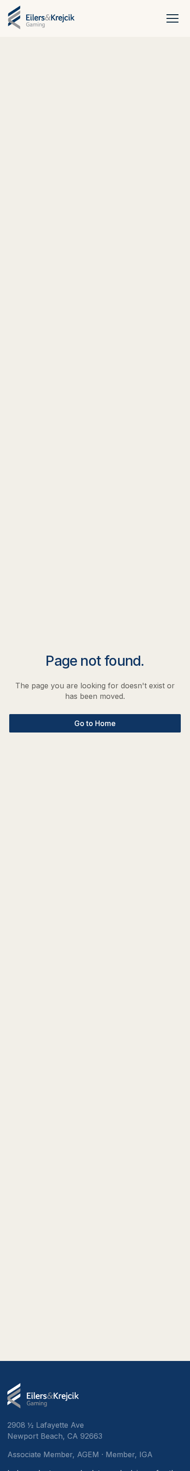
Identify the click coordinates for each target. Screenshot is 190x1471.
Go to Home (95, 723)
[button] (172, 17)
